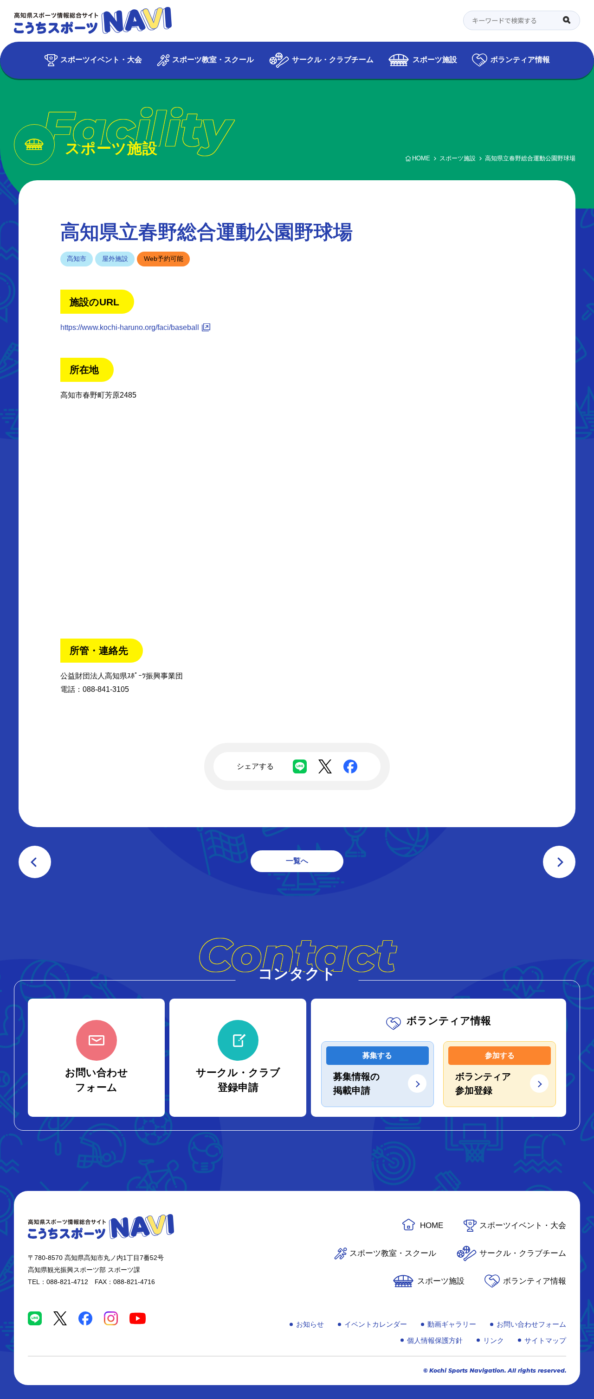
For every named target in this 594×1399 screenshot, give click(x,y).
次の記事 (559, 862)
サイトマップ (545, 1340)
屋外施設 (115, 258)
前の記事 (35, 862)
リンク (493, 1340)
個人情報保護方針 (435, 1340)
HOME (431, 1225)
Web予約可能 (163, 258)
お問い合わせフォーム (531, 1324)
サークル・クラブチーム (333, 59)
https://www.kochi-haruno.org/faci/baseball (129, 327)
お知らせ (310, 1324)
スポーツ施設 (435, 59)
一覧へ (297, 861)
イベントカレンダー (375, 1324)
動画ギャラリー (451, 1324)
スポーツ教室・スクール (213, 59)
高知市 (76, 258)
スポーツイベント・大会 (101, 59)
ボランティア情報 (520, 59)
